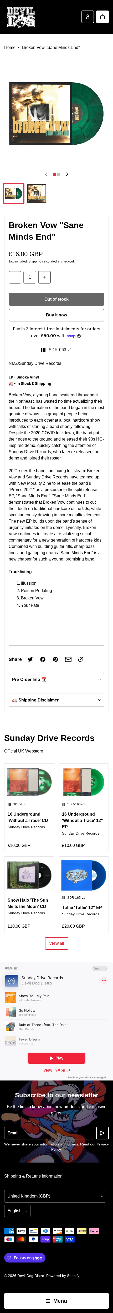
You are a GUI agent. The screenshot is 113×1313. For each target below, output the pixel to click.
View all (56, 943)
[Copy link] (80, 659)
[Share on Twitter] (30, 659)
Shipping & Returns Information (33, 1176)
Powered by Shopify (62, 1276)
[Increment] (44, 277)
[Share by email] (68, 659)
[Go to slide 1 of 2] (13, 193)
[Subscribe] (102, 1133)
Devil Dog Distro (30, 1276)
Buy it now (56, 315)
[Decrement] (15, 277)
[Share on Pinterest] (55, 659)
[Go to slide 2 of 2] (36, 193)
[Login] (87, 17)
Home (10, 47)
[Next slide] (67, 174)
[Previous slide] (46, 174)
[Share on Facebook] (43, 659)
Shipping (34, 261)
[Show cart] (102, 17)
